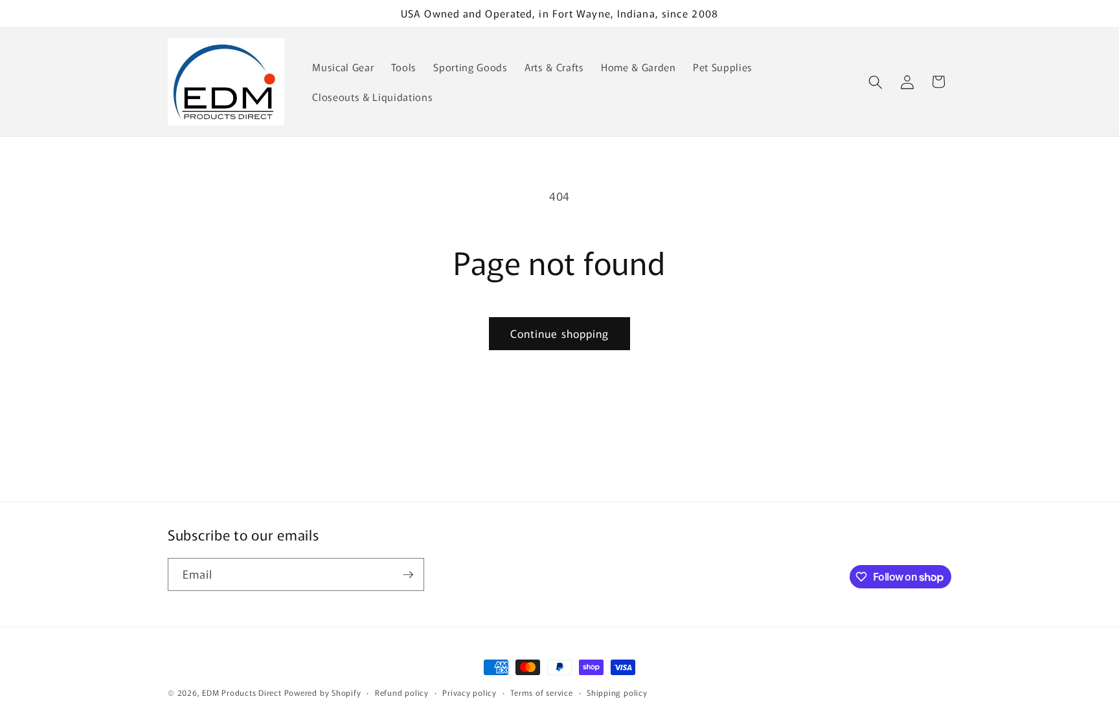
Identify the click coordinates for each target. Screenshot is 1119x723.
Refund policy (402, 692)
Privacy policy (469, 692)
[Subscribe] (408, 575)
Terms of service (541, 692)
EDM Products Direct (242, 692)
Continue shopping (559, 333)
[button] (875, 81)
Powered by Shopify (322, 692)
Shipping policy (617, 692)
